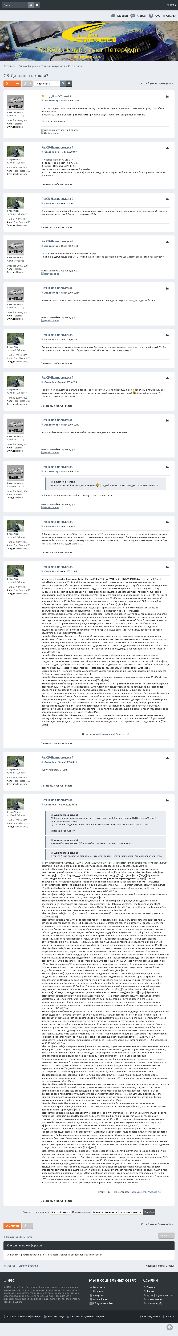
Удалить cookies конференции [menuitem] (23, 1316)
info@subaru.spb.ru (103, 1303)
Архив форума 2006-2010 (160, 1295)
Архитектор (14, 112)
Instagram (98, 1295)
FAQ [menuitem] (157, 15)
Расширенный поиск (37, 5)
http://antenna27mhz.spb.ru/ (114, 734)
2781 (26, 120)
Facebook (98, 1291)
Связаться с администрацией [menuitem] (87, 1316)
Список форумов (28, 1265)
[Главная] (89, 40)
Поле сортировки (82, 1212)
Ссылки (171, 15)
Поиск (31, 5)
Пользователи (154, 1299)
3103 (24, 167)
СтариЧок (13, 159)
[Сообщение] (43, 100)
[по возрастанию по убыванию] (130, 1212)
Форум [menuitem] (141, 15)
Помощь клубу (154, 1303)
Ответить (13, 83)
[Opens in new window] (50, 133)
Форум (150, 1291)
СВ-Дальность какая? (25, 75)
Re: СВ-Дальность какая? (57, 147)
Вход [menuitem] (173, 4)
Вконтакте (99, 1287)
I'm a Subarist (100, 1299)
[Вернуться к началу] (170, 1327)
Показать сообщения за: (36, 1212)
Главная (122, 15)
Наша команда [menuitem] (56, 1316)
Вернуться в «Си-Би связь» (20, 1237)
